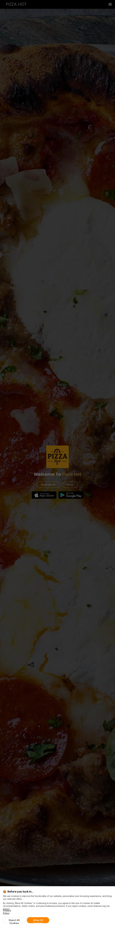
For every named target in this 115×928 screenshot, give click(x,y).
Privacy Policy (7, 911)
